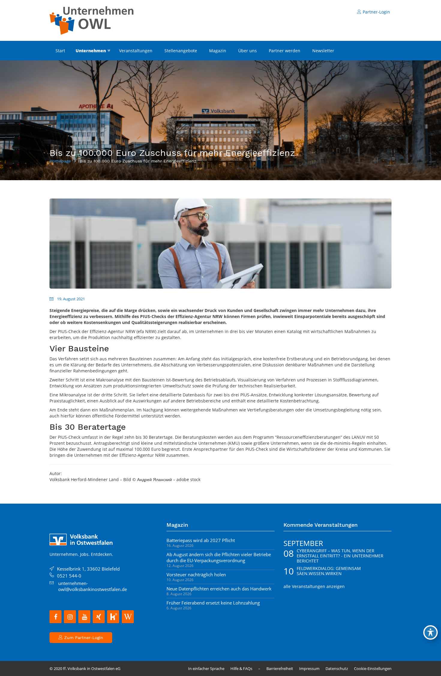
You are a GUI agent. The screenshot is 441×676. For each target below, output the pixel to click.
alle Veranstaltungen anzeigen (314, 586)
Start (60, 50)
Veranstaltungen (135, 50)
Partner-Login (376, 12)
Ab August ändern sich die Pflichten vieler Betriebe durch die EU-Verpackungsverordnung (218, 557)
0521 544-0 (69, 576)
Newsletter (323, 50)
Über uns (247, 50)
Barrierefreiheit (279, 668)
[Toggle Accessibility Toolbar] (430, 632)
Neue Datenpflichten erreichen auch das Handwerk (219, 589)
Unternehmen (91, 50)
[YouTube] (84, 616)
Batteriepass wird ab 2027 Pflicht (200, 540)
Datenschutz (337, 668)
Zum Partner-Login (83, 637)
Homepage (60, 161)
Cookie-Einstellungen (373, 668)
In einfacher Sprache (206, 668)
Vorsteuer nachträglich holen (196, 574)
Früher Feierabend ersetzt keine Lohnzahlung (213, 603)
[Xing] (99, 616)
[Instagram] (70, 616)
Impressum (309, 668)
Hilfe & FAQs (241, 668)
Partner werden (284, 50)
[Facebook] (56, 616)
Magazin (217, 50)
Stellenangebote (180, 50)
